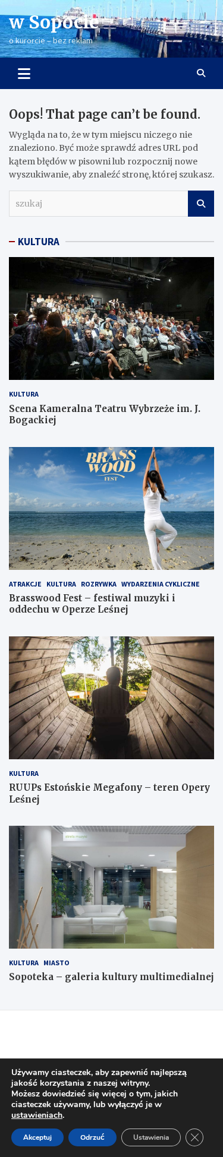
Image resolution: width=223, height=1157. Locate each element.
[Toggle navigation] (24, 73)
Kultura (24, 393)
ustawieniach (36, 1115)
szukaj (201, 204)
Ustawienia (151, 1137)
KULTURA (38, 241)
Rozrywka (99, 583)
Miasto (56, 962)
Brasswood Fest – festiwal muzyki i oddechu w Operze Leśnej (92, 604)
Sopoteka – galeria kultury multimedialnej (111, 976)
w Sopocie (54, 22)
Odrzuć (92, 1137)
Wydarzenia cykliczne (160, 583)
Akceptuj (37, 1137)
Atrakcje (25, 583)
